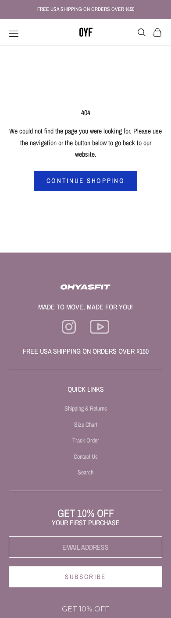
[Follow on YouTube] (99, 327)
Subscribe (85, 576)
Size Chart (85, 424)
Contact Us (86, 456)
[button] (85, 609)
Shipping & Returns (85, 408)
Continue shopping (85, 180)
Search (85, 472)
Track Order (85, 440)
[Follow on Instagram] (69, 327)
